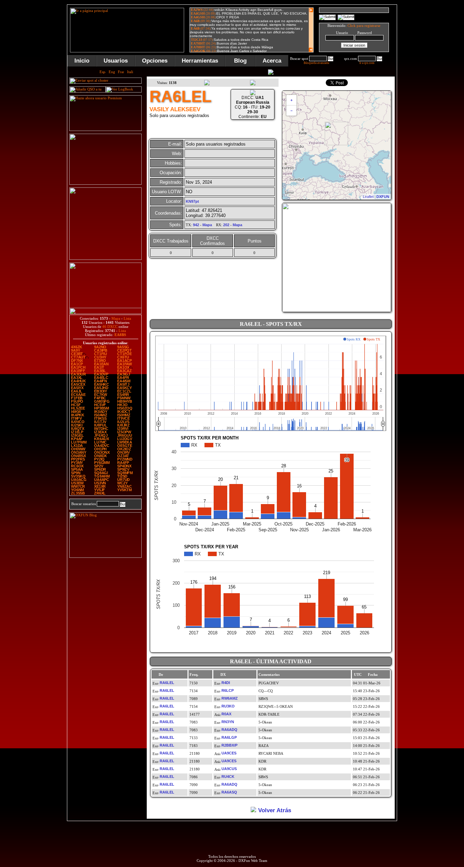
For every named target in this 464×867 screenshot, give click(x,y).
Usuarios (116, 60)
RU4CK (227, 776)
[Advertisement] (431, 107)
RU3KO (228, 706)
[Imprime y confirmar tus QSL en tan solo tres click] (105, 258)
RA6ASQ (229, 792)
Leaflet (368, 197)
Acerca (272, 60)
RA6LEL (167, 683)
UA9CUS (229, 769)
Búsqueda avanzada (316, 63)
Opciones (154, 60)
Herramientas (200, 60)
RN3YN (227, 722)
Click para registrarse (363, 25)
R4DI (225, 683)
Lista (127, 318)
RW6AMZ (229, 698)
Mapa (115, 318)
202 (226, 225)
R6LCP (227, 690)
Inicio (81, 60)
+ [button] (291, 100)
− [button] (291, 111)
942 (196, 225)
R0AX (226, 714)
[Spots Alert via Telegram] (105, 183)
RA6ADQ (229, 730)
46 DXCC (110, 326)
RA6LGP (229, 737)
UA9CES (228, 753)
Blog (240, 60)
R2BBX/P (229, 745)
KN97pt (192, 201)
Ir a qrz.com (366, 63)
